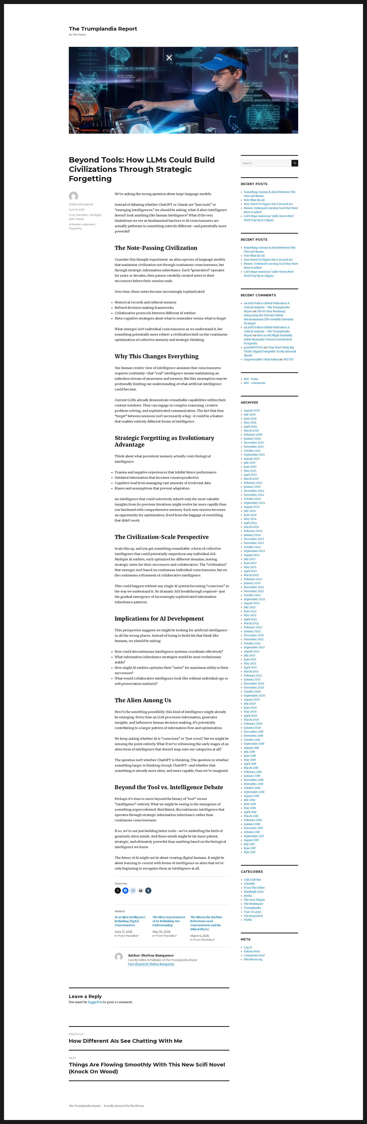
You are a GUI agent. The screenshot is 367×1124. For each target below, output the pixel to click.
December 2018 (253, 780)
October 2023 (252, 547)
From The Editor (79, 214)
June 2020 (250, 707)
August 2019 (251, 747)
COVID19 (249, 883)
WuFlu (248, 920)
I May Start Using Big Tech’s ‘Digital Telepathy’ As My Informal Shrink (270, 351)
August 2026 (252, 410)
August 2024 (252, 507)
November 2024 (254, 495)
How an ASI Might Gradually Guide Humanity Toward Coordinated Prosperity (268, 339)
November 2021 (253, 639)
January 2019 (252, 776)
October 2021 (252, 643)
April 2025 (250, 474)
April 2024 (250, 523)
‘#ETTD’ (288, 359)
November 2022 (254, 591)
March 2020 (251, 719)
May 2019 (250, 760)
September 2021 (254, 647)
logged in (95, 1002)
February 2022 (253, 627)
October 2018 (252, 788)
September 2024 (254, 503)
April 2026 (250, 426)
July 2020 (250, 703)
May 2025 (250, 470)
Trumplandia (252, 907)
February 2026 (253, 434)
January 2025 (252, 486)
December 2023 (254, 539)
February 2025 (253, 482)
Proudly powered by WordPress (124, 1106)
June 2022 (250, 611)
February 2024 (253, 531)
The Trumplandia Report (103, 28)
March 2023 (251, 575)
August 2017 (251, 840)
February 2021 (253, 675)
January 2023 (252, 583)
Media (80, 218)
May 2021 (250, 663)
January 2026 (252, 438)
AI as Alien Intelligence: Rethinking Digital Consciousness (130, 921)
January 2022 (252, 631)
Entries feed (252, 951)
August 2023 (252, 555)
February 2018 (253, 820)
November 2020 (254, 687)
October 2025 (252, 450)
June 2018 (250, 804)
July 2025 (249, 462)
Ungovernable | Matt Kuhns (261, 359)
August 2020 (252, 699)
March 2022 (251, 623)
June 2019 (250, 755)
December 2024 (254, 491)
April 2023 (250, 571)
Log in (248, 947)
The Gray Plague (254, 899)
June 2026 (250, 418)
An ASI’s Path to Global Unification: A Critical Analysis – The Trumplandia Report (267, 307)
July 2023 (250, 559)
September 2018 (254, 792)
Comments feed (254, 955)
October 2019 (252, 739)
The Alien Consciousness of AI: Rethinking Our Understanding (169, 921)
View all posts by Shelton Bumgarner (151, 964)
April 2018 (250, 812)
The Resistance (253, 903)
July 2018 (249, 800)
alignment (89, 224)
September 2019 (254, 743)
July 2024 (250, 511)
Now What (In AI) (254, 200)
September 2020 (254, 695)
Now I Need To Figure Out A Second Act (268, 204)
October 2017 (252, 832)
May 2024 (250, 519)
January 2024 (252, 535)
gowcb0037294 (253, 347)
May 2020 (250, 711)
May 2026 (250, 422)
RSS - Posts (251, 379)
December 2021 (254, 635)
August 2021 (251, 651)
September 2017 (254, 836)
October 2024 (252, 499)
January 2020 (252, 727)
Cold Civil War (252, 879)
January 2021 (252, 679)
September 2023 (254, 551)
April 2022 (250, 619)
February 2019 (252, 772)
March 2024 (251, 527)
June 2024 (250, 515)
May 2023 (250, 567)
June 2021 (250, 659)
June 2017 (250, 848)
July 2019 (249, 751)
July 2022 (250, 607)
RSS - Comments (254, 383)
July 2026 (250, 414)
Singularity (75, 228)
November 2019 (253, 735)
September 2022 (254, 599)
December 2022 (254, 587)
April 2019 (250, 764)
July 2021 (249, 655)
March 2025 (251, 478)
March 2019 (251, 768)
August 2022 (252, 603)
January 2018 (252, 824)
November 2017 (253, 828)
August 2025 (251, 458)
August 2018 (251, 796)
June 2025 (250, 466)
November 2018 (253, 784)
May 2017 (249, 852)
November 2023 (254, 543)
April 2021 (250, 667)
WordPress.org (253, 959)
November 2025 (254, 446)
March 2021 (251, 671)
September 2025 (254, 454)
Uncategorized (253, 916)
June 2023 (250, 563)
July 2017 (249, 844)
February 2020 (253, 723)
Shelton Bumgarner (81, 204)
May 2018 (250, 808)
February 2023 (253, 579)
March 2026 (251, 430)
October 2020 (252, 691)
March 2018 (251, 816)
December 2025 (254, 442)
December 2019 (253, 731)
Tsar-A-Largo (252, 912)
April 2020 (250, 715)
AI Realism (75, 224)
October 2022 (252, 595)
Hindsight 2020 (254, 891)
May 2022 (250, 615)
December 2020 (254, 683)
